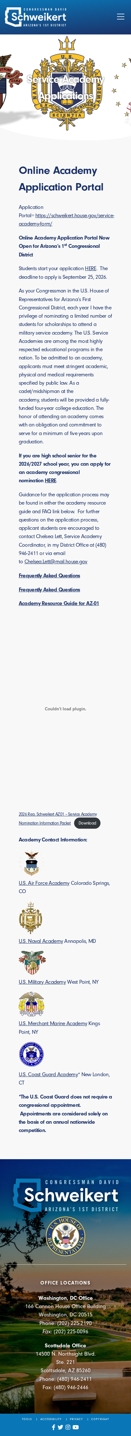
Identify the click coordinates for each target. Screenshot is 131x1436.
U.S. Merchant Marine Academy (53, 1023)
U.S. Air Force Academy (44, 883)
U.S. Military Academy (42, 982)
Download (87, 823)
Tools (27, 1419)
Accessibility (51, 1419)
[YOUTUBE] (75, 1427)
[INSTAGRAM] (68, 1427)
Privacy (76, 1419)
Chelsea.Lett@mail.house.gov (55, 561)
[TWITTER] (61, 1427)
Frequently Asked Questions (49, 589)
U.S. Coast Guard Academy (48, 1074)
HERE (90, 268)
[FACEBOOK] (54, 1427)
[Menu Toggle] (120, 17)
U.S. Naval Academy (41, 941)
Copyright (100, 1419)
